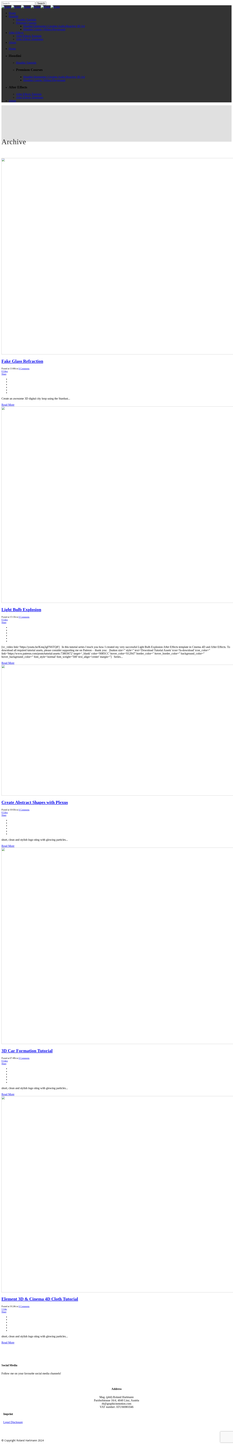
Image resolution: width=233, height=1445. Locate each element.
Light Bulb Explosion (21, 609)
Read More (7, 404)
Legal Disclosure (13, 1422)
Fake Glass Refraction (22, 361)
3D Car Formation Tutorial (27, 1050)
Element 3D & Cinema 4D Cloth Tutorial (39, 1299)
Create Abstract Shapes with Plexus (34, 802)
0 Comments (24, 368)
